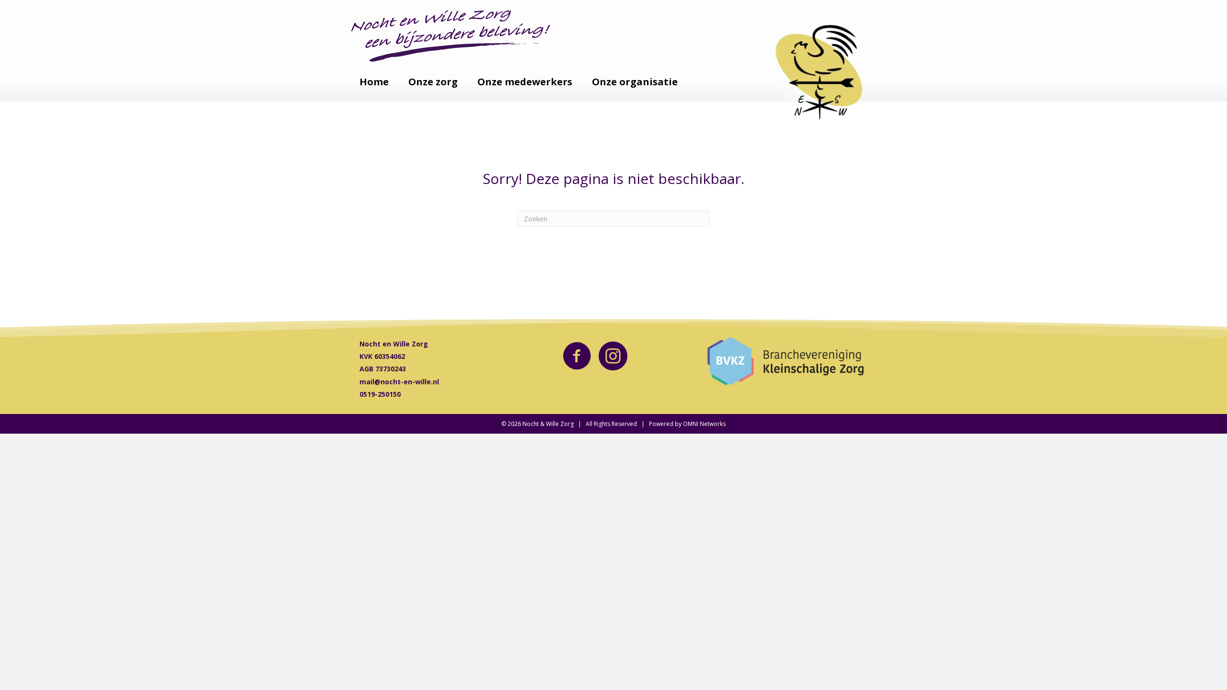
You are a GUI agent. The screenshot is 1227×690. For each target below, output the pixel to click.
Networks (713, 424)
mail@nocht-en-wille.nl (399, 381)
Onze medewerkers (524, 81)
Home (374, 81)
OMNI (690, 424)
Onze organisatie (635, 81)
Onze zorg (433, 81)
